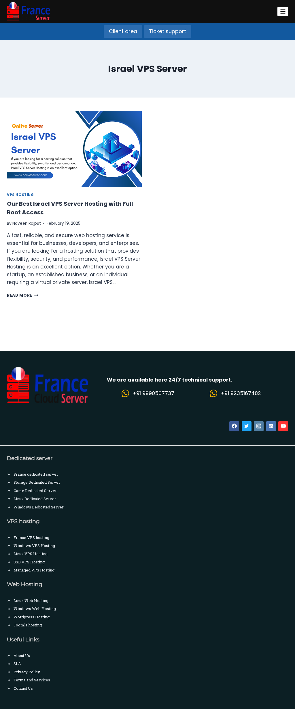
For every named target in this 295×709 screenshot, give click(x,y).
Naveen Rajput (26, 223)
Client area (123, 31)
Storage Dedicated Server (37, 482)
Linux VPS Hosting (31, 553)
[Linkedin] (271, 426)
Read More (22, 295)
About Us (22, 655)
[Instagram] (259, 426)
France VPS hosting (31, 537)
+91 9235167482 (241, 393)
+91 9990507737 (153, 393)
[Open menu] (282, 11)
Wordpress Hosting (32, 617)
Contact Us (23, 688)
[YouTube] (283, 426)
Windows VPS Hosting (34, 545)
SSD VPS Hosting (29, 562)
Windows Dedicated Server (39, 507)
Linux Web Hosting (31, 600)
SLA (17, 663)
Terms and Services (32, 680)
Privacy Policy (27, 671)
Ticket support (167, 31)
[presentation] (74, 149)
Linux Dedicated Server (35, 498)
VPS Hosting (20, 195)
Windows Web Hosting (35, 608)
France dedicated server (36, 474)
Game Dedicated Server (35, 490)
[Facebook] (234, 426)
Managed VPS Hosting (34, 570)
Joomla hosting (28, 625)
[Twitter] (246, 426)
